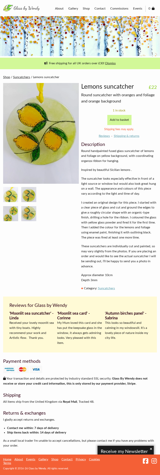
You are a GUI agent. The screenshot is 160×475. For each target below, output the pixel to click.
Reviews (104, 136)
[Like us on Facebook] (145, 461)
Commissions (119, 8)
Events (137, 8)
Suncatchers (21, 77)
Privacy (81, 459)
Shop (86, 8)
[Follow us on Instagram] (154, 461)
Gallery (73, 8)
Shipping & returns (126, 136)
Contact (100, 8)
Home (7, 459)
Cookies (94, 459)
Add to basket (119, 119)
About (59, 8)
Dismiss (110, 63)
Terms (7, 463)
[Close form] (151, 449)
